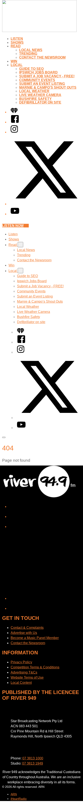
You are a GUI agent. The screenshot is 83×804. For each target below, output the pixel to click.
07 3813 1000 (32, 758)
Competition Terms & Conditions (35, 667)
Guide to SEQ (31, 69)
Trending (28, 53)
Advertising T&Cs (24, 672)
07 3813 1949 (32, 763)
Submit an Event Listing (42, 83)
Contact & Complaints (27, 627)
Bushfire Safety (35, 99)
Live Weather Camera (40, 95)
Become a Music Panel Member (35, 638)
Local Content (21, 682)
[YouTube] (15, 214)
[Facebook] (15, 122)
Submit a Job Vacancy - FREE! (46, 76)
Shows (17, 42)
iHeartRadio (19, 798)
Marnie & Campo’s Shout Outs (47, 87)
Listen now (13, 225)
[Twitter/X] (46, 204)
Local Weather (34, 91)
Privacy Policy (21, 662)
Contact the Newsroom (42, 57)
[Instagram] (14, 132)
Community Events (37, 80)
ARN (14, 794)
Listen (17, 38)
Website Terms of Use (27, 677)
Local (17, 65)
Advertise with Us (24, 633)
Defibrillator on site (40, 102)
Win (14, 61)
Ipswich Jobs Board (38, 72)
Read (16, 46)
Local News (30, 50)
